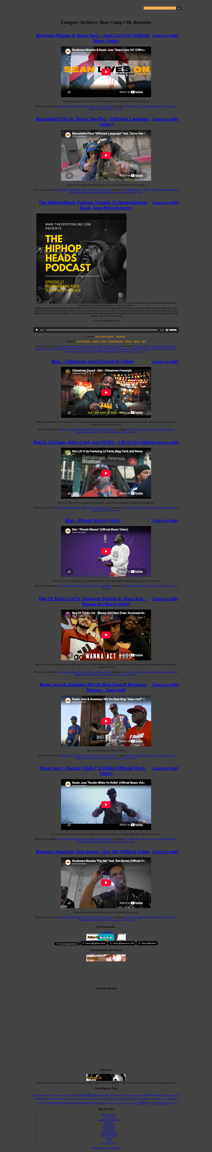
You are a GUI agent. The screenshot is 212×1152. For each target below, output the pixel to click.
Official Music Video (133, 106)
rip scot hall (168, 349)
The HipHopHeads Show (89, 1103)
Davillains (80, 432)
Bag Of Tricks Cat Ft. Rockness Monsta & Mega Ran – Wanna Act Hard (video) (93, 601)
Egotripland (109, 1125)
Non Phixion (123, 1099)
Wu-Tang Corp (109, 1143)
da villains (127, 586)
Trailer (116, 1103)
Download (120, 336)
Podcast (118, 346)
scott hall (79, 351)
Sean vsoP (108, 758)
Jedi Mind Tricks (55, 1099)
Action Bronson (38, 1095)
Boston (92, 1095)
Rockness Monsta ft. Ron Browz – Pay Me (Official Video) (93, 851)
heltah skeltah (160, 672)
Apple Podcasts (83, 341)
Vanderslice (132, 1103)
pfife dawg (98, 349)
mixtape (105, 1099)
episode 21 (40, 349)
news (117, 1099)
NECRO (112, 1099)
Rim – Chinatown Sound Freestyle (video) (92, 361)
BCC (124, 190)
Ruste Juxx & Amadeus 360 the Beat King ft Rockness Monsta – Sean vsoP (93, 687)
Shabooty (109, 1138)
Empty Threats (109, 1127)
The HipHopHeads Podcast (108, 351)
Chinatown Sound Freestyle (161, 429)
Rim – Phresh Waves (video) (93, 520)
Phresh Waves (139, 586)
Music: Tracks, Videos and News (97, 106)
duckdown (91, 432)
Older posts (106, 932)
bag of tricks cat (130, 672)
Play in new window (104, 336)
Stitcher (128, 341)
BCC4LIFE (109, 1117)
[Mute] (167, 330)
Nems (167, 507)
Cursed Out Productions (109, 1120)
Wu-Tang (161, 1103)
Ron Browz (101, 920)
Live (80, 1098)
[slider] (173, 329)
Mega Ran (173, 672)
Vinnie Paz (151, 1103)
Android (96, 341)
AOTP (48, 1095)
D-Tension (109, 1122)
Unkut (109, 1140)
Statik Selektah (173, 1099)
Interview (42, 1098)
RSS (144, 341)
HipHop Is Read (108, 1133)
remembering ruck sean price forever (145, 349)
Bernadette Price (135, 190)
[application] (106, 330)
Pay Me (173, 917)
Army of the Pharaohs (59, 1095)
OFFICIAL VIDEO (159, 917)
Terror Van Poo (100, 192)
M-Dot (98, 1099)
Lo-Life (86, 1099)
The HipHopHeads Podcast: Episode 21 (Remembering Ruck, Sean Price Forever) (93, 205)
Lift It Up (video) (147, 507)
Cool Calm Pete (156, 346)
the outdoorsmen (108, 1103)
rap (113, 349)
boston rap (103, 1095)
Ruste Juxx (166, 106)
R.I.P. (139, 1099)
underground (123, 1103)
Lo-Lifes (92, 1099)
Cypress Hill (170, 346)
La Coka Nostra (71, 1099)
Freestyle (121, 1095)
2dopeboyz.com (109, 1114)
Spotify (136, 341)
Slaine (166, 1099)
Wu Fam (171, 1103)
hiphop (49, 349)
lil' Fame (160, 507)
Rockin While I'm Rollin (88, 841)
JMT (64, 1099)
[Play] (36, 330)
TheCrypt (42, 1103)
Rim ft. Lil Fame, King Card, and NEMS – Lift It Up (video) (92, 442)
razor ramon (121, 349)
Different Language (169, 190)
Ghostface (129, 1095)
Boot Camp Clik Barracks (69, 106)
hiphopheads (59, 349)
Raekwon (146, 1098)
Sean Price (87, 192)
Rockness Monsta (152, 106)
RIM (99, 432)
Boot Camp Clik (151, 190)
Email (103, 341)
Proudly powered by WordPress (106, 1148)
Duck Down (75, 192)
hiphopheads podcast (75, 349)
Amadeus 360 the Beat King (139, 755)
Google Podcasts (115, 341)
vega (120, 109)
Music (89, 349)
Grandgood (109, 1130)
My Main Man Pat (109, 1135)
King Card (133, 507)
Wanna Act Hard (106, 674)
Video (111, 192)
